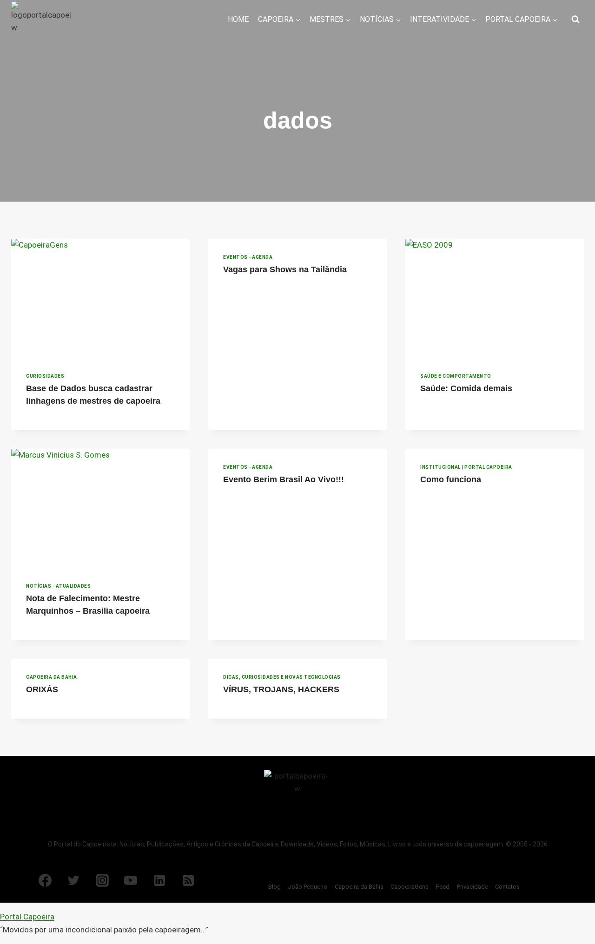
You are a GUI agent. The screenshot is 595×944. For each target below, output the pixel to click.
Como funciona (450, 479)
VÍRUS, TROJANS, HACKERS (281, 689)
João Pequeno (307, 886)
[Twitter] (73, 880)
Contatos (507, 886)
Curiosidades (45, 376)
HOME (238, 19)
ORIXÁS (42, 689)
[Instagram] (102, 880)
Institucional (440, 467)
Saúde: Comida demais (466, 388)
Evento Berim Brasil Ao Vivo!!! (283, 479)
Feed (443, 886)
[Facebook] (45, 880)
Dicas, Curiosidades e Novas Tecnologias (282, 677)
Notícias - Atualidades (58, 586)
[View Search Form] (575, 19)
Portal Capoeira (488, 467)
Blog (274, 886)
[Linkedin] (159, 880)
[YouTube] (131, 880)
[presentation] (100, 298)
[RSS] (188, 880)
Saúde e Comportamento (455, 376)
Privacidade (472, 886)
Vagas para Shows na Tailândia (285, 269)
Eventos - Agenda (247, 257)
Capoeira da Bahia (51, 677)
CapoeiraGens (409, 886)
